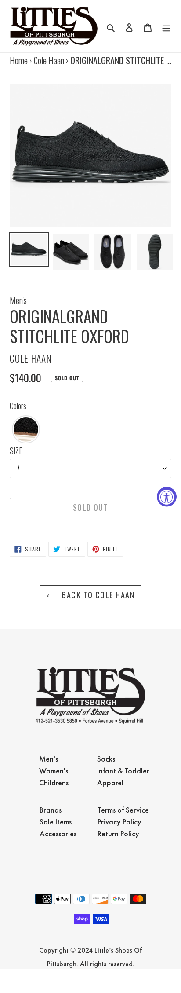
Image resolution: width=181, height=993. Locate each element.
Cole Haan (49, 60)
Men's (18, 300)
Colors (18, 405)
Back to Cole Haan (97, 595)
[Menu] (166, 26)
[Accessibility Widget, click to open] (167, 496)
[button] (26, 429)
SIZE (16, 450)
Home (19, 60)
